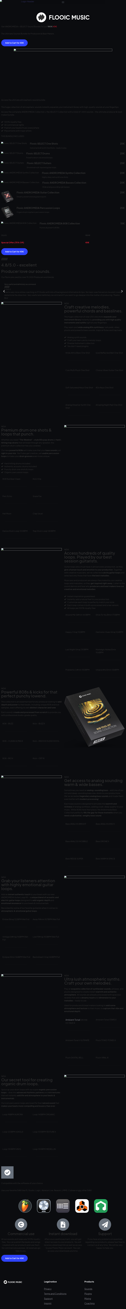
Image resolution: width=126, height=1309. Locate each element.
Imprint (47, 1303)
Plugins (88, 1293)
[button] (63, 2)
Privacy (47, 1289)
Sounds (88, 1289)
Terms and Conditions (55, 1293)
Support (48, 1298)
